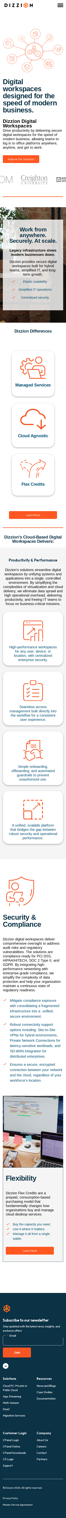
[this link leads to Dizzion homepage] (18, 5)
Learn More (33, 515)
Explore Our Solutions (21, 159)
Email (11, 1335)
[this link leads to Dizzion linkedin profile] (5, 1366)
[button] (60, 5)
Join (17, 1352)
